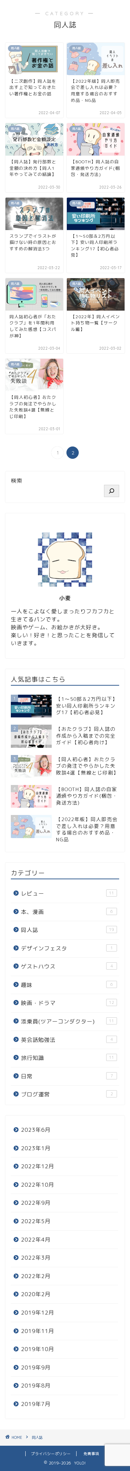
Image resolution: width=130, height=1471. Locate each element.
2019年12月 (37, 1312)
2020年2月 (36, 1294)
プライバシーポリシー (51, 1453)
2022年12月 (37, 1166)
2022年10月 (37, 1185)
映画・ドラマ (67, 1003)
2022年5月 (36, 1221)
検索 (16, 480)
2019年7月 (36, 1404)
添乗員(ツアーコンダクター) (67, 1021)
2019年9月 (36, 1367)
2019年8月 (36, 1385)
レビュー (67, 893)
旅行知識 (67, 1058)
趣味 (67, 985)
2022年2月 (36, 1276)
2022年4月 (36, 1239)
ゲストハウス (67, 966)
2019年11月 (37, 1331)
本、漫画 (67, 912)
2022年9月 (36, 1203)
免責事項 (91, 1453)
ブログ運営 (67, 1094)
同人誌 (67, 930)
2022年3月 (36, 1257)
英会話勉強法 (67, 1040)
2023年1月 (36, 1148)
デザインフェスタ (67, 948)
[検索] (111, 491)
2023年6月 (36, 1130)
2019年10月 (37, 1349)
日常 (67, 1076)
